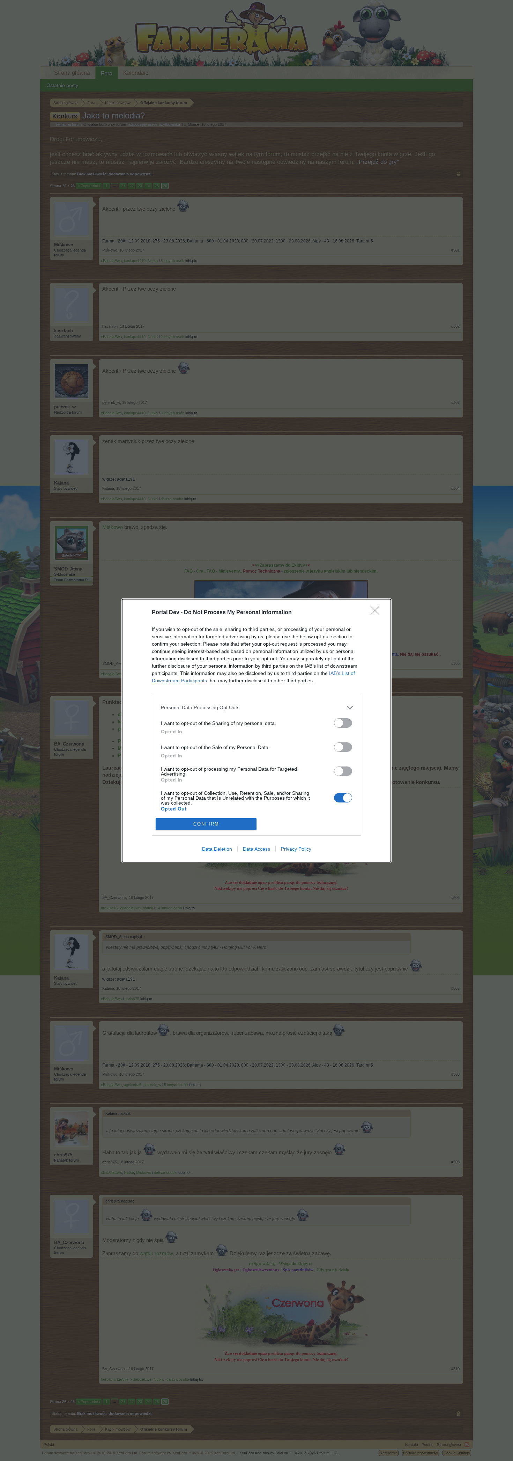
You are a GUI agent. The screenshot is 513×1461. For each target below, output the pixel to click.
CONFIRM (206, 824)
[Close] (377, 612)
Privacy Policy (296, 849)
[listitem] (256, 707)
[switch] (343, 723)
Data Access (256, 849)
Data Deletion (217, 849)
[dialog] (256, 730)
